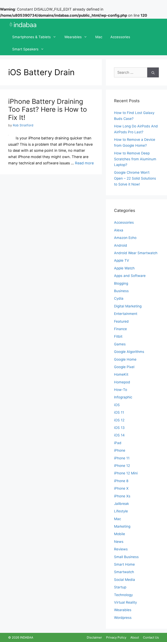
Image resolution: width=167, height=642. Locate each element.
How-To (120, 390)
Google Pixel (124, 367)
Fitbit (118, 336)
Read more (84, 163)
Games (120, 344)
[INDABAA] (23, 25)
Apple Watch (124, 268)
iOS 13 (119, 428)
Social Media (124, 580)
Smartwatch (124, 572)
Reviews (121, 549)
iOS (117, 405)
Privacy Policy (116, 637)
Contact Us (151, 637)
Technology (123, 595)
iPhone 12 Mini (126, 473)
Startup (120, 587)
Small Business (126, 557)
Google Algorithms (129, 352)
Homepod (122, 382)
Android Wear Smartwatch (135, 253)
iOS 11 (119, 412)
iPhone (119, 450)
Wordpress (123, 618)
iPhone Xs (122, 496)
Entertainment (125, 314)
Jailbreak (121, 504)
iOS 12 (119, 420)
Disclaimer (94, 637)
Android (120, 245)
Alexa (118, 230)
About (134, 637)
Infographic (123, 397)
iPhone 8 (121, 481)
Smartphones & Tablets (31, 37)
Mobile (119, 534)
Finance (120, 329)
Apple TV (121, 260)
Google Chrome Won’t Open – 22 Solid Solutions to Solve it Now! (135, 178)
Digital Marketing (128, 306)
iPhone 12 (122, 466)
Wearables (73, 37)
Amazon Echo (125, 238)
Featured (121, 321)
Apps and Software (130, 276)
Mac (98, 37)
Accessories (120, 37)
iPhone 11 (122, 458)
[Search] (153, 72)
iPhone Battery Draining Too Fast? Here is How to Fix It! (47, 109)
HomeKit (121, 374)
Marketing (122, 526)
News (118, 542)
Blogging (121, 283)
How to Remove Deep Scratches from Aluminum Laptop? (135, 159)
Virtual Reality (125, 602)
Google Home (125, 359)
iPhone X (121, 488)
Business (121, 291)
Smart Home (124, 564)
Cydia (118, 298)
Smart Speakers (25, 49)
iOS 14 (119, 435)
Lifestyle (121, 511)
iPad (117, 443)
